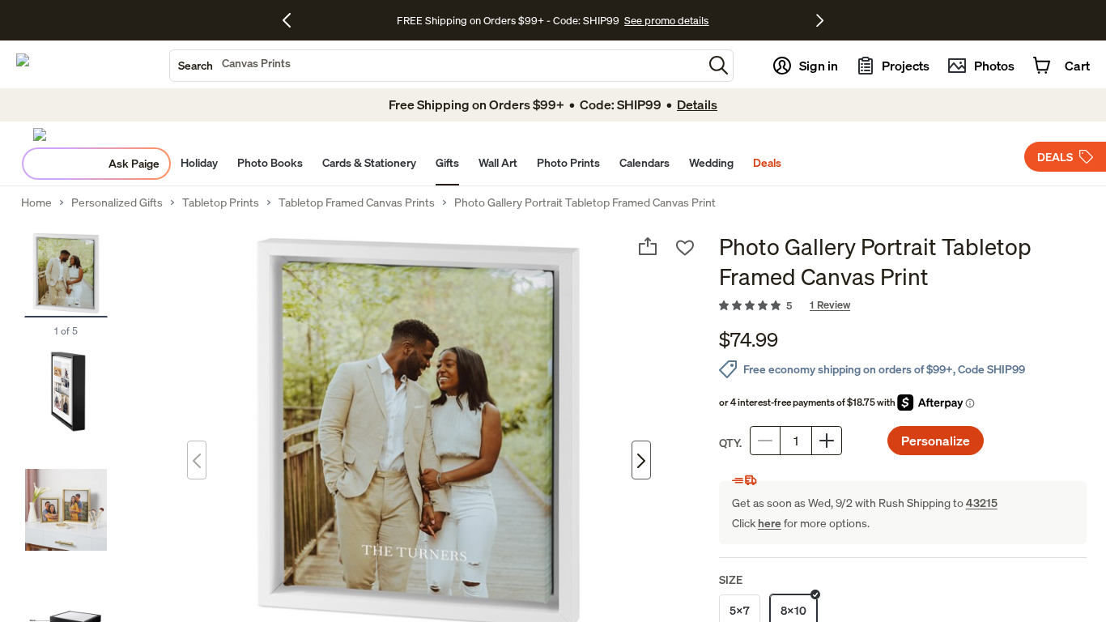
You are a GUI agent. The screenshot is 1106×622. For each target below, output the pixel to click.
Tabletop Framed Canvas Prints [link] (357, 202)
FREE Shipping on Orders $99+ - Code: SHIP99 (508, 20)
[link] (903, 306)
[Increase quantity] (826, 440)
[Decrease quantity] (765, 440)
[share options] (647, 246)
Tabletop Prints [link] (220, 202)
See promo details (666, 20)
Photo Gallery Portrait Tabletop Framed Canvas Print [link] (585, 202)
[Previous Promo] (293, 20)
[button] (718, 65)
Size (730, 579)
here (769, 522)
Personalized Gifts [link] (117, 202)
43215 (982, 502)
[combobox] (436, 65)
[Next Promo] (819, 20)
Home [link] (36, 202)
